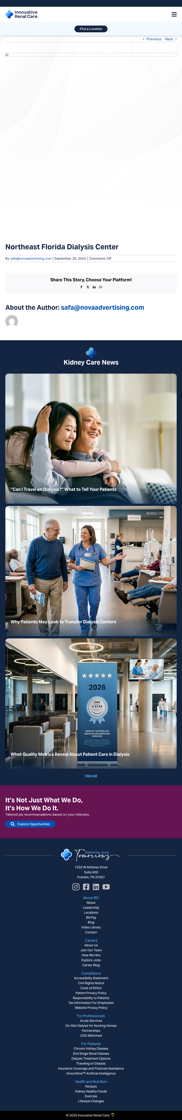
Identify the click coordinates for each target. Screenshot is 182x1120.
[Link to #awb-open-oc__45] (174, 14)
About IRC (91, 898)
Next (169, 39)
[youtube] (106, 886)
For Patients (91, 1044)
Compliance (91, 973)
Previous (153, 39)
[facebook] (86, 886)
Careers (91, 940)
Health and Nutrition (91, 1081)
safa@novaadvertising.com (31, 258)
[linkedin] (96, 886)
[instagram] (75, 886)
